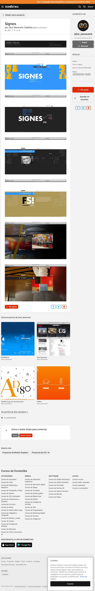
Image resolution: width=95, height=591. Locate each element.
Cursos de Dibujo (31, 487)
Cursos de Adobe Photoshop (59, 479)
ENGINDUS (5, 357)
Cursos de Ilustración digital (35, 484)
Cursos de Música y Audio (10, 518)
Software (54, 476)
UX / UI (88, 74)
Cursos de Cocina (7, 521)
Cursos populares (78, 485)
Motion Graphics (79, 74)
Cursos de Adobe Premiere (58, 491)
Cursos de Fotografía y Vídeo (11, 490)
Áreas (28, 476)
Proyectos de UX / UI (40, 452)
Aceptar (70, 584)
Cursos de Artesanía (32, 490)
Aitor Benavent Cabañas (28, 27)
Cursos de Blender (55, 494)
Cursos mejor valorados (80, 482)
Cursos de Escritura (8, 504)
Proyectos (10, 561)
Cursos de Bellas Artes (33, 496)
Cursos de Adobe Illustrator (59, 482)
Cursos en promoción (80, 488)
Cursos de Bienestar (8, 529)
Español (5, 574)
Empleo (17, 561)
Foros (23, 561)
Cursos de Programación (34, 510)
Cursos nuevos (77, 479)
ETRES (39, 402)
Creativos (29, 561)
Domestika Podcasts (8, 565)
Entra (15, 435)
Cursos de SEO (30, 507)
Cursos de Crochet (32, 516)
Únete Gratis (26, 435)
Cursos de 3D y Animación (10, 496)
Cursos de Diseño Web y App (11, 510)
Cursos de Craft (7, 482)
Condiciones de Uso (20, 586)
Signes (74, 61)
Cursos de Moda (7, 507)
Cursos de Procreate (56, 485)
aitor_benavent (24, 317)
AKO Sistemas (42, 357)
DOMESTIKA (12, 7)
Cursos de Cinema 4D (56, 488)
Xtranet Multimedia (84, 68)
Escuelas (37, 561)
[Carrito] (84, 7)
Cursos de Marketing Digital (35, 513)
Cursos (3, 561)
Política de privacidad (34, 586)
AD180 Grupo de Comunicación (12, 402)
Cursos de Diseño (7, 493)
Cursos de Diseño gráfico (34, 493)
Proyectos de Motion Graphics (15, 452)
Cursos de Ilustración (8, 479)
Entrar (90, 7)
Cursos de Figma (55, 497)
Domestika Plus (21, 565)
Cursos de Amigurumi (32, 519)
